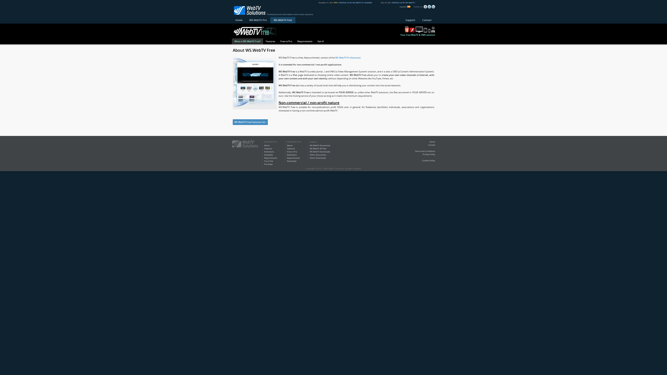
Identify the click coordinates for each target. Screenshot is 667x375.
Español (403, 6)
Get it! (321, 41)
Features (270, 41)
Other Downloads (318, 158)
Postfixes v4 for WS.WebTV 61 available (401, 2)
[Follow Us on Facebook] (425, 7)
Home (238, 20)
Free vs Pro (286, 41)
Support (410, 20)
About (267, 145)
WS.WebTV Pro (258, 20)
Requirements (304, 41)
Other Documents (318, 154)
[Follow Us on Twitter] (429, 7)
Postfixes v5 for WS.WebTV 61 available (348, 2)
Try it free (268, 161)
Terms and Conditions (425, 151)
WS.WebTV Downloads (320, 151)
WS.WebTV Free (283, 20)
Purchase (268, 164)
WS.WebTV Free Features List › (250, 122)
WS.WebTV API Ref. (318, 148)
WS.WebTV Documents (320, 145)
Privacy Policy (429, 154)
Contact (427, 20)
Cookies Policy (428, 160)
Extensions (269, 151)
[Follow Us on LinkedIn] (433, 7)
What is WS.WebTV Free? (247, 41)
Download (291, 161)
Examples (268, 154)
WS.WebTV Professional (348, 57)
